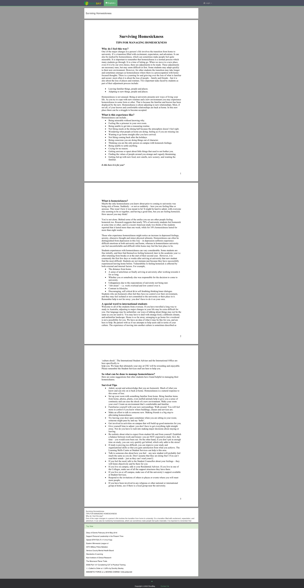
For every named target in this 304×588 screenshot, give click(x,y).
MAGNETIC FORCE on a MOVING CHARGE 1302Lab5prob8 (109, 572)
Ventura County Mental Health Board (100, 550)
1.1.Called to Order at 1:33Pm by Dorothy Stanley (105, 568)
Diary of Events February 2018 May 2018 (101, 532)
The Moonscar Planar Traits (96, 561)
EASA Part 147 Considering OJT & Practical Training (106, 565)
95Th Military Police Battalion (97, 547)
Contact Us (165, 586)
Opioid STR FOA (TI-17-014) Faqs (99, 540)
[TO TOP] (152, 581)
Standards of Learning (94, 554)
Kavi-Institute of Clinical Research (98, 557)
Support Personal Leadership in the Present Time (104, 536)
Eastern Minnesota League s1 (97, 543)
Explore (110, 3)
